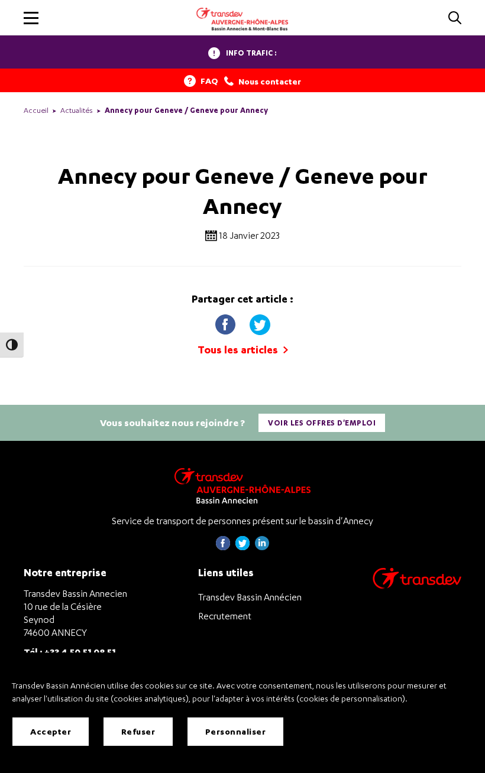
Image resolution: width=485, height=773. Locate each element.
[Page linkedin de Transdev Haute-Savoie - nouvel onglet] (262, 547)
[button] (31, 18)
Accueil (36, 110)
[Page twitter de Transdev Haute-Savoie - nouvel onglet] (242, 547)
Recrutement (224, 615)
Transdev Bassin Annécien (250, 597)
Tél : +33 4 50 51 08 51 (70, 651)
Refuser (138, 731)
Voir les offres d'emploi (322, 422)
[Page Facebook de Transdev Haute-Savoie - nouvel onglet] (223, 547)
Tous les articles (239, 349)
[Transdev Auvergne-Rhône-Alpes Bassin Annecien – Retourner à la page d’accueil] (242, 485)
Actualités (76, 110)
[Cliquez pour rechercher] (455, 19)
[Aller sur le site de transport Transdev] (417, 586)
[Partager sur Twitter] (260, 322)
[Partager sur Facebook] (226, 322)
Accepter (50, 731)
